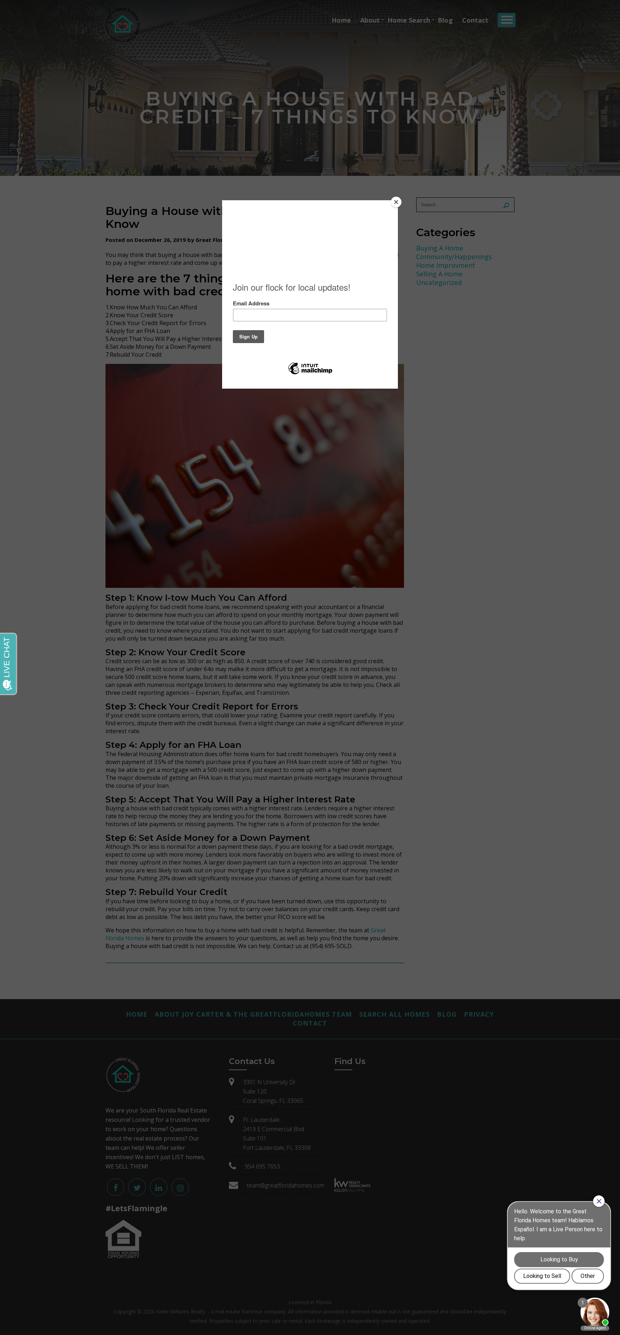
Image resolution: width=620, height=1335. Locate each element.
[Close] (396, 202)
